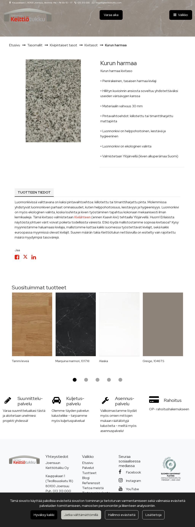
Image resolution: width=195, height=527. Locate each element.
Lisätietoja (153, 515)
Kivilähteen (82, 217)
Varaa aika (111, 15)
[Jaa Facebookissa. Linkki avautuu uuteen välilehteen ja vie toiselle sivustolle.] (19, 258)
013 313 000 (84, 2)
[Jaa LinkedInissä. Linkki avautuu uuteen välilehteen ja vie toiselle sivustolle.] (35, 258)
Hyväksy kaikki (44, 515)
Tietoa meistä (93, 488)
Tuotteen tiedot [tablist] (34, 192)
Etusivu (87, 463)
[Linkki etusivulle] (28, 15)
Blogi (86, 478)
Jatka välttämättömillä (81, 515)
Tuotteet (89, 473)
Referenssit (91, 483)
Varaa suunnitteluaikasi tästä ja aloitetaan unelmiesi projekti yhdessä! (24, 415)
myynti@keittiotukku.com (108, 2)
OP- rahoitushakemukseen (169, 409)
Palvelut (88, 467)
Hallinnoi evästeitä (121, 515)
